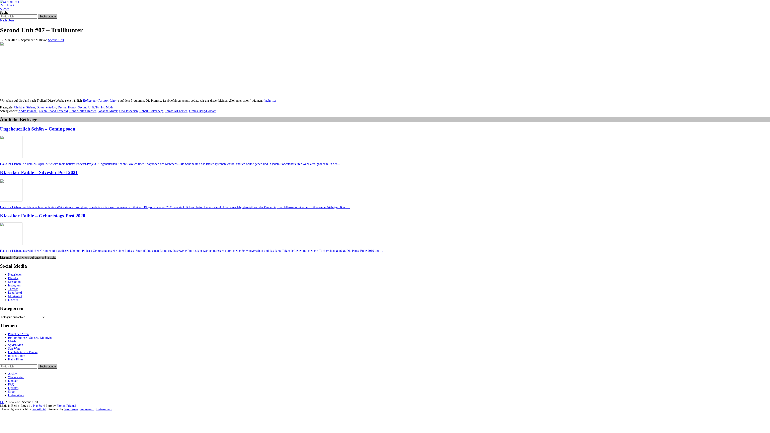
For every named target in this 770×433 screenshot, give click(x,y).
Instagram (14, 285)
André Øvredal (27, 111)
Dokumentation (46, 107)
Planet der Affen (18, 334)
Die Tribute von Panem (22, 352)
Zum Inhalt (7, 5)
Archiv (12, 373)
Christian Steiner (24, 107)
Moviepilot (15, 296)
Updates (13, 388)
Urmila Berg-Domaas (202, 111)
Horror (72, 107)
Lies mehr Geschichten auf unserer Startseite (28, 257)
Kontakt (13, 380)
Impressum (87, 409)
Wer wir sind (16, 377)
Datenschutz (104, 409)
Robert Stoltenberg (151, 111)
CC (2, 402)
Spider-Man (15, 345)
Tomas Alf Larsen (176, 111)
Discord (13, 299)
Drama (62, 107)
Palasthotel (39, 409)
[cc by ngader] (40, 93)
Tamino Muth (104, 107)
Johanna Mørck (108, 111)
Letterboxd (15, 292)
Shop (11, 391)
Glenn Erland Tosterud (53, 111)
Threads (13, 289)
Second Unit (56, 40)
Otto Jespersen (128, 111)
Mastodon (14, 281)
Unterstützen (16, 395)
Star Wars (14, 348)
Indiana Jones (16, 355)
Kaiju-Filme (15, 359)
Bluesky (13, 278)
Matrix (12, 341)
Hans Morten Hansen (82, 111)
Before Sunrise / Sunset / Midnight (30, 337)
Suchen (4, 9)
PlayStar (38, 405)
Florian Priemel (66, 405)
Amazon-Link (107, 100)
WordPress (71, 409)
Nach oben (7, 20)
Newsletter (15, 274)
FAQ (11, 384)
